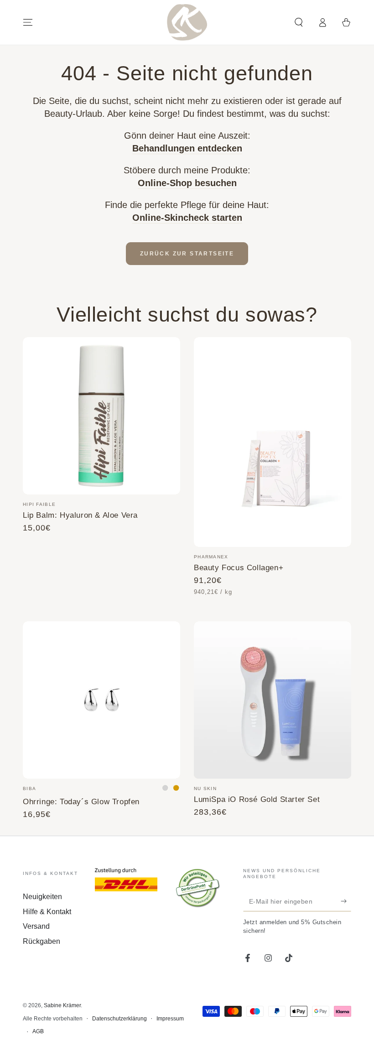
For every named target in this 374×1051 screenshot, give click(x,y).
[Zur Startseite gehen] (187, 22)
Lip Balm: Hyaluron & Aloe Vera (80, 515)
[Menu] (28, 22)
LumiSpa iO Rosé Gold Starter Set (257, 799)
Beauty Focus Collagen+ (238, 567)
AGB (38, 1031)
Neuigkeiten (42, 896)
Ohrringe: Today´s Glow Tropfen (81, 801)
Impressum (170, 1018)
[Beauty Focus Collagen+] (272, 442)
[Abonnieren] (346, 901)
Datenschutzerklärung (119, 1018)
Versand (36, 926)
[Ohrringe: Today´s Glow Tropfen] (101, 700)
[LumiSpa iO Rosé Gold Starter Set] (272, 700)
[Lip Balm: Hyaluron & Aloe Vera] (101, 415)
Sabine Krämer (62, 1005)
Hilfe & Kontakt (47, 912)
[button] (299, 22)
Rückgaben (41, 941)
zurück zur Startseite (187, 253)
